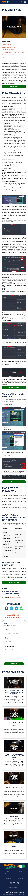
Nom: (6, 638)
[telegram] (12, 608)
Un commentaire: (10, 646)
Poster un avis (14, 663)
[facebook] (7, 608)
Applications (8, 878)
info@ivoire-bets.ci (13, 887)
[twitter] (17, 608)
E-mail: (7, 630)
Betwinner (15, 597)
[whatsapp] (21, 608)
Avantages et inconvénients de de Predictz (13, 52)
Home (3, 6)
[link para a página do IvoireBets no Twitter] (14, 883)
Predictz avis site (6, 44)
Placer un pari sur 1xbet (14, 582)
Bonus (20, 871)
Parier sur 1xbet (14, 86)
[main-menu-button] (25, 2)
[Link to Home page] (5, 2)
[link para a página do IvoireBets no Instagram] (18, 883)
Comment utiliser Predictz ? (9, 47)
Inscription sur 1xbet (14, 481)
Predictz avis (10, 6)
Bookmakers (8, 873)
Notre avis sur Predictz (8, 54)
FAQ (3, 57)
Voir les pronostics (14, 387)
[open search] (21, 2)
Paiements (20, 878)
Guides (20, 873)
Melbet (19, 597)
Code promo (8, 876)
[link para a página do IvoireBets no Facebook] (11, 883)
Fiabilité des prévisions (8, 49)
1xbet (11, 597)
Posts (6, 6)
